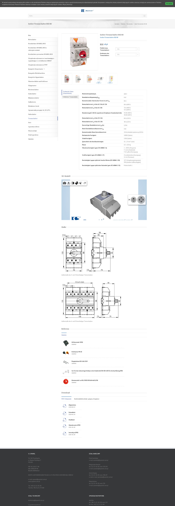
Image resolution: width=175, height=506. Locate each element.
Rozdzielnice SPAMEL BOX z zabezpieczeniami (37, 49)
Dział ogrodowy (33, 135)
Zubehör (31, 139)
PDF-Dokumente (66, 399)
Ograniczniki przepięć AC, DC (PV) (39, 110)
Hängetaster (32, 85)
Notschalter (32, 39)
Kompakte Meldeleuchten (36, 73)
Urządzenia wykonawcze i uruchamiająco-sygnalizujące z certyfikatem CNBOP (41, 59)
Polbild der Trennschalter (70, 97)
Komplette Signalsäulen (36, 77)
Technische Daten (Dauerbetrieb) (68, 92)
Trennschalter (130, 24)
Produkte (123, 24)
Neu (29, 35)
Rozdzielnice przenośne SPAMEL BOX (40, 54)
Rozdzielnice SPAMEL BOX (37, 43)
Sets (29, 122)
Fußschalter (32, 114)
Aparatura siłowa (33, 127)
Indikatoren (32, 102)
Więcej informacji (67, 4)
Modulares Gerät (33, 106)
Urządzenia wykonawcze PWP (37, 65)
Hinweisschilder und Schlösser (38, 81)
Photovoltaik (32, 131)
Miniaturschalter (33, 98)
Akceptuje (169, 3)
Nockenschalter (33, 89)
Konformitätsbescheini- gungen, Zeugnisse (86, 399)
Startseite (117, 24)
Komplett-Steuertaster (35, 69)
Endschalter (32, 94)
